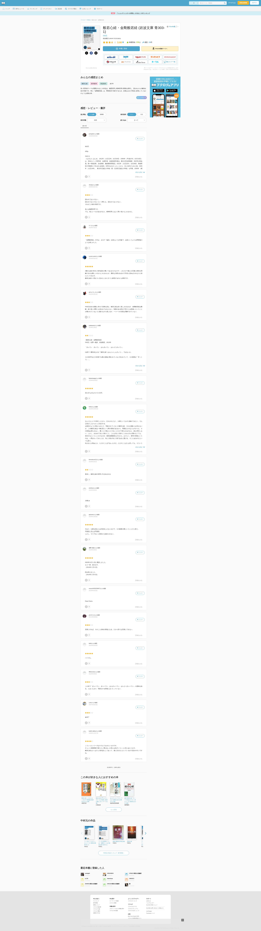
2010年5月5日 (93, 674)
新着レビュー (96, 905)
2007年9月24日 (93, 704)
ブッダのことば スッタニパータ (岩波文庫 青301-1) (90, 843)
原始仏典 (129, 841)
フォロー (140, 138)
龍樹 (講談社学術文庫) (119, 841)
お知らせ (148, 901)
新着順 (102, 114)
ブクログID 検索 (114, 910)
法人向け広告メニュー (152, 905)
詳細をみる (138, 177)
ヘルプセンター (150, 902)
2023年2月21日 (93, 258)
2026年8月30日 (93, 136)
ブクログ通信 (96, 911)
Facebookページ (150, 913)
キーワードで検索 (114, 901)
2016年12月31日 (93, 409)
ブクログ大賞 (96, 909)
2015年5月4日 (93, 490)
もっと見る (140, 97)
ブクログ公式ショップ (133, 910)
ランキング (96, 901)
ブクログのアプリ (132, 906)
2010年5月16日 (93, 645)
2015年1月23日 (93, 516)
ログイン (254, 2)
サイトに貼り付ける (91, 68)
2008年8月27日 (93, 187)
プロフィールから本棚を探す (117, 908)
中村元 (105, 35)
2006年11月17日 (93, 733)
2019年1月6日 (93, 327)
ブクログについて (132, 901)
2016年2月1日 (93, 461)
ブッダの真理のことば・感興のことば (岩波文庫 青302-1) (104, 843)
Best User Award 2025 (133, 916)
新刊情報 (95, 902)
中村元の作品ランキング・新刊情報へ (113, 853)
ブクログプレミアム (133, 908)
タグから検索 (113, 902)
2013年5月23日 (93, 590)
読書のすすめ (96, 913)
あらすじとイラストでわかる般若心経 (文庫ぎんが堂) (116, 799)
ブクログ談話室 (97, 907)
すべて (84, 126)
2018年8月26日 (93, 380)
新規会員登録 (243, 2)
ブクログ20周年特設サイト (135, 918)
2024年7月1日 (93, 227)
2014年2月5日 (93, 550)
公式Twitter (149, 911)
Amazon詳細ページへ (161, 48)
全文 (141, 114)
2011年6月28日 (93, 617)
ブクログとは (232, 2)
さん (92, 134)
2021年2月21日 (93, 294)
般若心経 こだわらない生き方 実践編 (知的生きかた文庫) (88, 799)
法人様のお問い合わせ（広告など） (155, 908)
